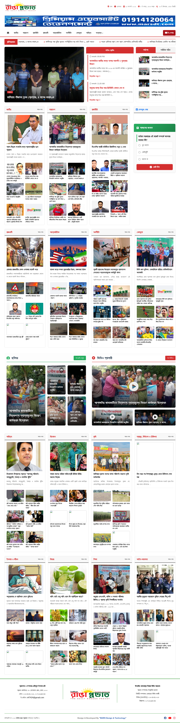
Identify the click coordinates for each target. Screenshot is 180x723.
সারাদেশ (25, 33)
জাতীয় (16, 33)
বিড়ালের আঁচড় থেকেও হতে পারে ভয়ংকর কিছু (76, 644)
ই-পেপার (170, 33)
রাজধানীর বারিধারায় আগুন (33, 296)
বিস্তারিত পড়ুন (94, 76)
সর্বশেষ (145, 50)
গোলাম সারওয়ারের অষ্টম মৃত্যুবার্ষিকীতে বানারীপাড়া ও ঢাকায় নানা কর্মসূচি (14, 178)
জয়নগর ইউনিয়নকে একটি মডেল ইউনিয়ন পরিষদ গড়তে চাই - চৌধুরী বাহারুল (76, 219)
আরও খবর (39, 109)
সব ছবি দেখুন (80, 358)
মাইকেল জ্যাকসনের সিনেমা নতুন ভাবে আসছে (57, 525)
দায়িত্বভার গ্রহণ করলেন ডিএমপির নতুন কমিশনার (13, 317)
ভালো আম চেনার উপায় (75, 664)
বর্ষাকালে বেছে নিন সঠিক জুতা (77, 623)
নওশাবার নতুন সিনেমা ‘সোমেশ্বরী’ (56, 504)
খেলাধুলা (79, 33)
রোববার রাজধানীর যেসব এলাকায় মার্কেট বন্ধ (22, 269)
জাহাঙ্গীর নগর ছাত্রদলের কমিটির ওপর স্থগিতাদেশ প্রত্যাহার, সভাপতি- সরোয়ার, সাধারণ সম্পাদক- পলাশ (100, 176)
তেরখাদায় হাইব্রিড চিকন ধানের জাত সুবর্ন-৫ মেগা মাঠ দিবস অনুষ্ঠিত (121, 546)
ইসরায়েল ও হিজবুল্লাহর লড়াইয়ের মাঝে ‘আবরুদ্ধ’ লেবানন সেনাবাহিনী (76, 318)
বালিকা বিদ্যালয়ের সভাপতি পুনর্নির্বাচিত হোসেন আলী (100, 627)
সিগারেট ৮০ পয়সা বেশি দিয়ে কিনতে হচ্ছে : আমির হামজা (118, 215)
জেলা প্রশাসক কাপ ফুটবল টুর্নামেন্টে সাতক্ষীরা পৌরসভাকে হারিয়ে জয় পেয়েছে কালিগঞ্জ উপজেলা (145, 302)
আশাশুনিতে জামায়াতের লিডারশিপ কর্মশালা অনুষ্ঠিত (56, 177)
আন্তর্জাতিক (57, 33)
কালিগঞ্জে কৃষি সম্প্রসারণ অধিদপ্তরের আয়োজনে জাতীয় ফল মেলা (121, 526)
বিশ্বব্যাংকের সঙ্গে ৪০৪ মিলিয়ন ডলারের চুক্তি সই (101, 320)
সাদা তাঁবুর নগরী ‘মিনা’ (13, 623)
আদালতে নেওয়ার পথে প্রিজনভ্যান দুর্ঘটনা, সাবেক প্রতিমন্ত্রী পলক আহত (163, 645)
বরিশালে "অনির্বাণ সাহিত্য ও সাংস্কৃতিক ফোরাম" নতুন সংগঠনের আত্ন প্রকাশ (14, 526)
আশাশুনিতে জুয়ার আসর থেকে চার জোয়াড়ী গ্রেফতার (145, 624)
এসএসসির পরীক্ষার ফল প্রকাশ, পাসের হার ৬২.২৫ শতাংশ (120, 669)
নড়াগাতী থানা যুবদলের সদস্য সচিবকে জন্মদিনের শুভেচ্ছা (118, 195)
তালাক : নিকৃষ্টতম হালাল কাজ (34, 623)
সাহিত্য (88, 33)
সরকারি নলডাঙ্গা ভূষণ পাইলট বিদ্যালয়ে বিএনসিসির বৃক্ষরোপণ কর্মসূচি (101, 669)
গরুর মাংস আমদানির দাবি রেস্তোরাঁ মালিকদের (119, 341)
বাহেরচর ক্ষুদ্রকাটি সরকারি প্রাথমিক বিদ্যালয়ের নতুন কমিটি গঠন (121, 649)
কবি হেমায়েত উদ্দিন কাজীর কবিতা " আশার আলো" (33, 545)
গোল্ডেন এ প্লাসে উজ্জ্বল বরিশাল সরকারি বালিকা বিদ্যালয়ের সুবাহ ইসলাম (120, 628)
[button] (40, 99)
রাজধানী (45, 33)
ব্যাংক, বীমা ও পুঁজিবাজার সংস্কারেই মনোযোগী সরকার (120, 320)
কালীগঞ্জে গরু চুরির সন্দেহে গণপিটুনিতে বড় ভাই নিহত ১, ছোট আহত (29, 42)
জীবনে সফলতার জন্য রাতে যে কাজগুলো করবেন (58, 644)
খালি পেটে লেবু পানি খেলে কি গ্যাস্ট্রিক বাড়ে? (66, 596)
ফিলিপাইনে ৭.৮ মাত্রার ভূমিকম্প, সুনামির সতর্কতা (76, 297)
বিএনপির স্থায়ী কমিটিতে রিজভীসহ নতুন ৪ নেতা (109, 147)
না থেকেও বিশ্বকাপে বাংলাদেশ (164, 340)
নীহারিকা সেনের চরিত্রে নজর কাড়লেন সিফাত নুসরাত (77, 504)
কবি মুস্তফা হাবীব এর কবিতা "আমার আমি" (33, 525)
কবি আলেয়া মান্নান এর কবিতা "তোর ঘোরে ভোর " (15, 504)
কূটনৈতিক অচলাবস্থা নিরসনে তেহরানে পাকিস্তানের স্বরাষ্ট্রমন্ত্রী (58, 318)
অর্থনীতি (68, 33)
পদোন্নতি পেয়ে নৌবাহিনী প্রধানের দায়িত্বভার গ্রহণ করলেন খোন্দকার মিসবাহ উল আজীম (14, 220)
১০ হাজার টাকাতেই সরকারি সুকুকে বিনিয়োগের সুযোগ (120, 300)
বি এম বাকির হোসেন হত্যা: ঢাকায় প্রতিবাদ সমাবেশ (99, 195)
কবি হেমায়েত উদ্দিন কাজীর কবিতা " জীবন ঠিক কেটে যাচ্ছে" (33, 505)
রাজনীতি (35, 33)
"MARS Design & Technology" (112, 718)
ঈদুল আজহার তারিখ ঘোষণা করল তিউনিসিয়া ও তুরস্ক (76, 338)
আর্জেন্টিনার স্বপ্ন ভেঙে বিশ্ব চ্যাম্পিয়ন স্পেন (144, 320)
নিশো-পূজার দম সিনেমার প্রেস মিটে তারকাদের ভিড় (77, 525)
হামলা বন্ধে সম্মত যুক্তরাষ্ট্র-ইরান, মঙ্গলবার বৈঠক (68, 269)
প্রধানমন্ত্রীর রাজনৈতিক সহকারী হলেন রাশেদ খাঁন (99, 215)
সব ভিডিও (170, 358)
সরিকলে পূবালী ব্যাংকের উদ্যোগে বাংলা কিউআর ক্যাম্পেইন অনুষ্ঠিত (99, 301)
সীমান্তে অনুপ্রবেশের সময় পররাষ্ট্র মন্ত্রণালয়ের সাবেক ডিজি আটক (144, 645)
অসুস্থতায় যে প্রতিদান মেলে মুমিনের (20, 596)
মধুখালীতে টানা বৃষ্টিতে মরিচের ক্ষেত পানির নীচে (101, 504)
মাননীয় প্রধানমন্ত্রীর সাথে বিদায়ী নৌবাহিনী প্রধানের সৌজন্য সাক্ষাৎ (32, 219)
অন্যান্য (99, 33)
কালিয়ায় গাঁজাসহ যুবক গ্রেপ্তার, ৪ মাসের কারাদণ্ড (30, 97)
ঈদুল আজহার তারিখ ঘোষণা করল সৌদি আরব (57, 338)
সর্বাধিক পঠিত (165, 50)
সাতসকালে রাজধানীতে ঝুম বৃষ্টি (15, 337)
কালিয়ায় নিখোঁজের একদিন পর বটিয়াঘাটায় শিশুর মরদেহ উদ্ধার (130, 42)
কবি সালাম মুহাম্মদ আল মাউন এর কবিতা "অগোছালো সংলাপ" (15, 546)
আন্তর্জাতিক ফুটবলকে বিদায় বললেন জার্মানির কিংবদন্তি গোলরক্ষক (144, 342)
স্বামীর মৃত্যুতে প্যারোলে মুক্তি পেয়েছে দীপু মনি (154, 596)
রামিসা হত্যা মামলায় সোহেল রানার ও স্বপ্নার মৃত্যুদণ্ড (164, 624)
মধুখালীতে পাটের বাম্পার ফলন (101, 524)
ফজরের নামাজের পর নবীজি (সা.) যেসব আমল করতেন (33, 644)
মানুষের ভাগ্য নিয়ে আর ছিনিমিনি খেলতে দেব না (31, 177)
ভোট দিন (156, 167)
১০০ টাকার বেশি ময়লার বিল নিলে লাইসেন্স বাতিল (33, 317)
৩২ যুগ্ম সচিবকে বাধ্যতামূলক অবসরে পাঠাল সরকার (33, 198)
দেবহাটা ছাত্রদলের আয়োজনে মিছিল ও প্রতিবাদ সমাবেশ (119, 174)
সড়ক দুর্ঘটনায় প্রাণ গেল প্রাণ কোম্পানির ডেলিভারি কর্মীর (81, 42)
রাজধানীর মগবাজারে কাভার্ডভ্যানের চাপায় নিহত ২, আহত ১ (15, 298)
